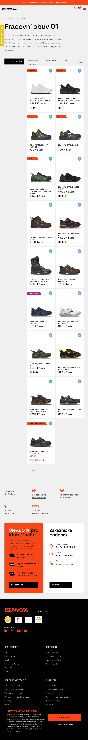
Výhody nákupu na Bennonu (57, 689)
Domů (6, 19)
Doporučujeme (33, 60)
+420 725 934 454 (64, 564)
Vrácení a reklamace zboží (56, 697)
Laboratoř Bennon (12, 664)
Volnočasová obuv (53, 656)
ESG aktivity (9, 656)
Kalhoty (7, 701)
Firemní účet (50, 705)
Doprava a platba (52, 701)
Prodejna (8, 668)
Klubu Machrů (35, 2)
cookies (25, 719)
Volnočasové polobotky (14, 693)
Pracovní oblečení (53, 660)
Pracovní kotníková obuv (15, 689)
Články (7, 660)
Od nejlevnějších (51, 60)
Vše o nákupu (51, 685)
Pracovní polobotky (12, 685)
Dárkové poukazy (53, 664)
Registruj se (17, 585)
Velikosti (49, 693)
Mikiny (7, 705)
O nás (7, 652)
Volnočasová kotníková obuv (16, 697)
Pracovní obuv (16, 19)
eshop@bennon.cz (65, 555)
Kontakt (55, 585)
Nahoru (35, 471)
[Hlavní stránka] (9, 9)
